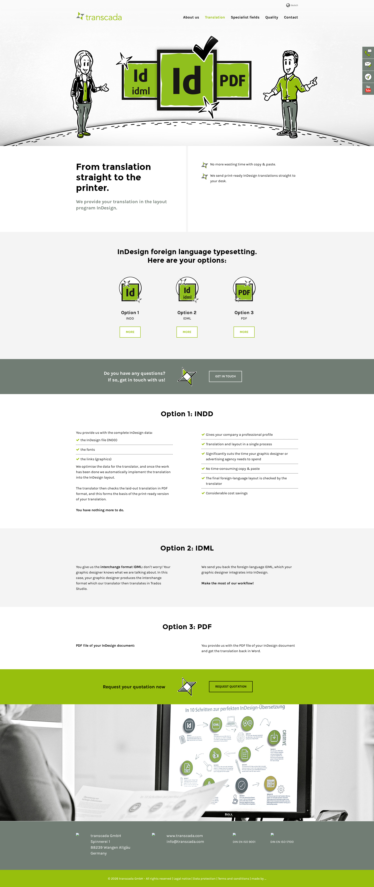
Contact (291, 17)
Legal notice (182, 878)
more (130, 332)
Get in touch (225, 376)
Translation (215, 17)
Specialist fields (245, 17)
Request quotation (230, 686)
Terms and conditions (233, 878)
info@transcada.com (185, 841)
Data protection (204, 878)
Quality (271, 17)
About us (191, 17)
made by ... (258, 878)
